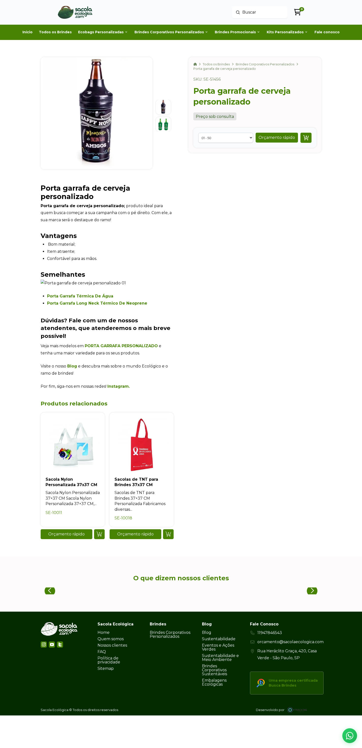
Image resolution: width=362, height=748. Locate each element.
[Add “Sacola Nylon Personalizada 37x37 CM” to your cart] (99, 534)
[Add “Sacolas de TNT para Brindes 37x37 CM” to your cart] (168, 534)
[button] (277, 138)
